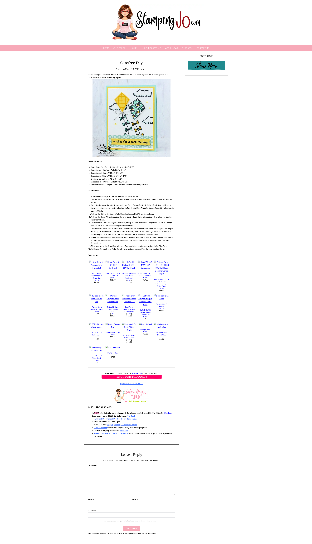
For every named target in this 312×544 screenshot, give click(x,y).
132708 (96, 311)
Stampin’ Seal (145, 330)
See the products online (127, 419)
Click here (168, 413)
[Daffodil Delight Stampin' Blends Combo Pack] (145, 304)
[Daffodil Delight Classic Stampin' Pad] (113, 301)
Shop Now (187, 48)
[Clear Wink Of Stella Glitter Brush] (129, 330)
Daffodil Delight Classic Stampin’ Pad (113, 309)
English (110, 424)
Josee (145, 69)
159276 (145, 277)
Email (135, 499)
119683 (129, 280)
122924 (113, 277)
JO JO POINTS (119, 48)
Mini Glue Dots (112, 353)
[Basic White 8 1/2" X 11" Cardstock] (145, 268)
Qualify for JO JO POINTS (131, 383)
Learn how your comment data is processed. (138, 533)
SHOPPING (136, 373)
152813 (145, 331)
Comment (94, 465)
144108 (96, 360)
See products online (129, 424)
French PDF (111, 419)
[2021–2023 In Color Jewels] (96, 327)
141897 (129, 340)
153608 (161, 308)
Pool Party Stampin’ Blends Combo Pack (129, 309)
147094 (113, 314)
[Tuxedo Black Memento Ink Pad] (96, 301)
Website (92, 510)
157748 (96, 280)
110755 (161, 337)
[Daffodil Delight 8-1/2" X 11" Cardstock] (129, 268)
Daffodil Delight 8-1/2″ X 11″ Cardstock (129, 275)
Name (91, 499)
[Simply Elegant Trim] (113, 327)
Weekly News (171, 48)
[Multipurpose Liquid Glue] (161, 327)
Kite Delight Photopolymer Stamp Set (96, 275)
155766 (113, 334)
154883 (145, 316)
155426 (161, 288)
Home (106, 48)
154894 (129, 314)
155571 (96, 337)
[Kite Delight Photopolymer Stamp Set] (96, 268)
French (117, 424)
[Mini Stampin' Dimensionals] (96, 350)
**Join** (134, 48)
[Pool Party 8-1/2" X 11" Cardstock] (113, 268)
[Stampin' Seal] (145, 324)
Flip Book (131, 416)
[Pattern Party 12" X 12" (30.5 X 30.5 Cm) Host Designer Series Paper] (161, 273)
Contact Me (203, 48)
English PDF (100, 419)
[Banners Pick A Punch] (161, 298)
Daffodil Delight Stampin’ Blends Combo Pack (145, 312)
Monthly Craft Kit (151, 48)
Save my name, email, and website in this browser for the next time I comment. (132, 521)
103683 (113, 355)
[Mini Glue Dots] (113, 347)
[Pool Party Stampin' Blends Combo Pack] (129, 301)
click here (124, 430)
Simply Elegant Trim (113, 333)
